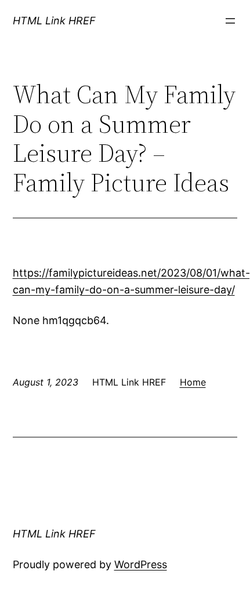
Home (193, 382)
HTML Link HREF (54, 20)
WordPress (140, 564)
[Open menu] (230, 21)
